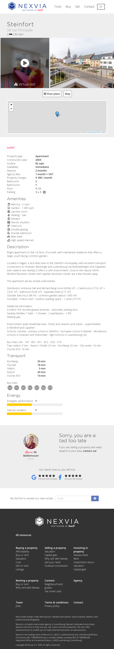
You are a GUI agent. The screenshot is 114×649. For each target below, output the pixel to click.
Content (50, 580)
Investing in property (81, 549)
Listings (20, 569)
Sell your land (52, 562)
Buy (68, 6)
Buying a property (27, 548)
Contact (89, 6)
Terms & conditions (56, 602)
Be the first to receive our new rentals (31, 498)
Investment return (84, 562)
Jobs (18, 606)
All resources (23, 535)
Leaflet (84, 132)
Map (67, 93)
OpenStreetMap (91, 132)
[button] (57, 114)
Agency (78, 580)
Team (19, 602)
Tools (57, 6)
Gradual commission (56, 565)
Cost (18, 562)
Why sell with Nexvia (56, 558)
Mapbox (104, 132)
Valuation (21, 558)
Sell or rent (22, 565)
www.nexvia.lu (79, 630)
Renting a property (27, 580)
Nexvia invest (81, 555)
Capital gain (51, 555)
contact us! (89, 451)
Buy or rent (22, 555)
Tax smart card (53, 591)
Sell (77, 6)
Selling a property (55, 548)
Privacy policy (52, 606)
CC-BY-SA (98, 132)
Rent (76, 558)
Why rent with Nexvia (27, 587)
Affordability (22, 551)
